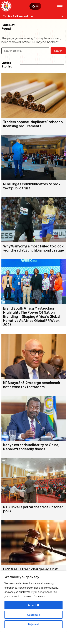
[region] (33, 601)
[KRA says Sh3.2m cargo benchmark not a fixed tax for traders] (33, 378)
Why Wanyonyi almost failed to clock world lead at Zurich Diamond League (33, 248)
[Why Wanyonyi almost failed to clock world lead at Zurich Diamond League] (33, 241)
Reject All (33, 624)
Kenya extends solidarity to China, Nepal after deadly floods (31, 447)
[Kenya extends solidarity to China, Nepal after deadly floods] (33, 440)
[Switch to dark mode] (35, 6)
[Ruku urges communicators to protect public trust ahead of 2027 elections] (33, 179)
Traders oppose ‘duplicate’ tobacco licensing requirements (33, 124)
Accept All (33, 605)
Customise (33, 614)
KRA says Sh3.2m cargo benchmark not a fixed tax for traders (31, 385)
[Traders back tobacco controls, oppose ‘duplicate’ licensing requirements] (33, 117)
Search (58, 50)
